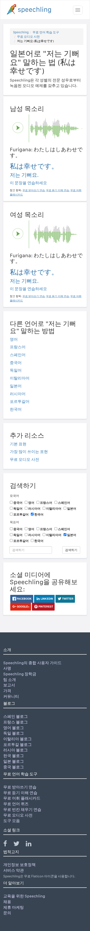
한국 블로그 (13, 755)
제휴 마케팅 (13, 907)
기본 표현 (18, 444)
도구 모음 (11, 820)
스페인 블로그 (15, 716)
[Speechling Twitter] (19, 844)
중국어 (16, 362)
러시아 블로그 (15, 750)
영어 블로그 (13, 727)
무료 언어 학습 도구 (46, 32)
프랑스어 (18, 347)
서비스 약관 (13, 870)
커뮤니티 (11, 696)
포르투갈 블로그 (17, 744)
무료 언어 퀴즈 (16, 804)
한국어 (16, 409)
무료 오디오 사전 (28, 36)
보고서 (9, 685)
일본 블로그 (13, 761)
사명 (7, 668)
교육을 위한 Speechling (24, 896)
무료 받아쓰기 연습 (19, 787)
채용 (7, 901)
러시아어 (18, 393)
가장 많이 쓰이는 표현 (29, 451)
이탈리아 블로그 (17, 739)
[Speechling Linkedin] (31, 844)
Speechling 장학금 (19, 674)
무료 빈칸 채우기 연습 (22, 809)
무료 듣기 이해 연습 (20, 792)
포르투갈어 (19, 401)
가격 (7, 690)
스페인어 (18, 354)
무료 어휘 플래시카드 (21, 798)
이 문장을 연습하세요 (28, 182)
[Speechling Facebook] (7, 844)
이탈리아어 (19, 378)
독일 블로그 (13, 733)
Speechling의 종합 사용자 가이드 (32, 662)
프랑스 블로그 (15, 722)
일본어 (16, 386)
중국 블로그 (13, 767)
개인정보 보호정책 (19, 864)
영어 (14, 339)
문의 (7, 913)
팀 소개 (9, 679)
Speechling (21, 32)
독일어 (16, 370)
